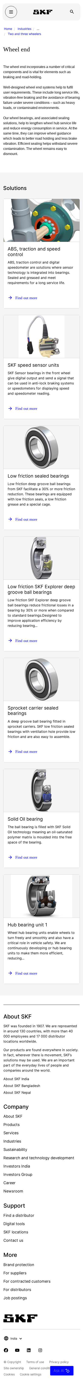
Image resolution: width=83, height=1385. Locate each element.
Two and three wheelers (24, 34)
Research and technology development (38, 1158)
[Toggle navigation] (11, 11)
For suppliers (14, 1273)
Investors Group (17, 1174)
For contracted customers (26, 1281)
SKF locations (15, 1232)
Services (11, 1133)
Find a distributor (18, 1215)
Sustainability (15, 1149)
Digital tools (14, 1223)
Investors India (16, 1166)
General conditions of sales (47, 1368)
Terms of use (35, 1362)
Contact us (13, 1240)
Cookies (9, 1374)
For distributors (17, 1289)
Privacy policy (59, 1362)
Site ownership (14, 1368)
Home (8, 28)
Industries (24, 28)
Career (9, 1183)
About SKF (13, 1116)
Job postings (15, 1298)
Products (11, 1124)
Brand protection (18, 1264)
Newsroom (13, 1191)
